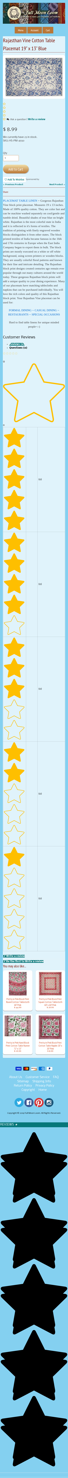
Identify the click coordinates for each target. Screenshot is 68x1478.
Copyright (28, 1090)
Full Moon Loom (32, 1113)
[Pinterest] (39, 1104)
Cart (48, 30)
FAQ (56, 1077)
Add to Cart (15, 169)
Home (43, 1090)
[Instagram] (49, 1104)
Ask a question (18, 119)
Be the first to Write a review (24, 961)
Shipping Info (41, 1081)
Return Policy (23, 1085)
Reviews (9, 1124)
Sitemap (23, 1081)
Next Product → (57, 185)
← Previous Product (13, 185)
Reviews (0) (17, 344)
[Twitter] (19, 1104)
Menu (20, 30)
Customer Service (37, 1077)
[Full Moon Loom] (34, 18)
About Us (15, 1077)
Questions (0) (18, 348)
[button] (4, 119)
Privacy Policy (45, 1085)
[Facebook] (29, 1104)
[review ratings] (4, 112)
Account (35, 30)
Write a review (36, 119)
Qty (5, 153)
